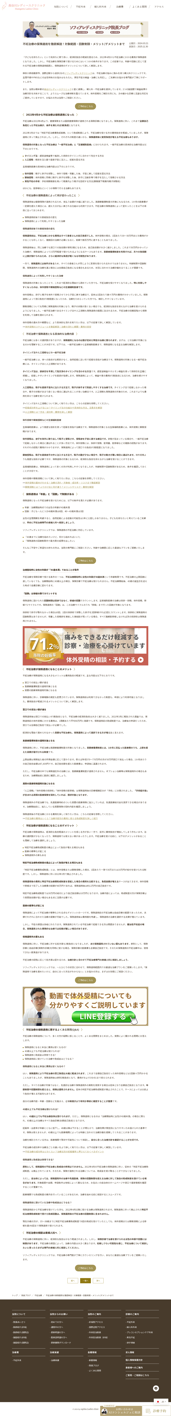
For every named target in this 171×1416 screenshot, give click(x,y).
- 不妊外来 (130, 1322)
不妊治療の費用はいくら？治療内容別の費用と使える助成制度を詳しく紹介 (61, 818)
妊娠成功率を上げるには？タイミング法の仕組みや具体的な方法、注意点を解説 (63, 407)
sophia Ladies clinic (90, 1409)
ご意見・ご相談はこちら (137, 1375)
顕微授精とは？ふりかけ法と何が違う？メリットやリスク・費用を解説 (59, 486)
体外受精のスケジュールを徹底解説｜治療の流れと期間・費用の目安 (58, 326)
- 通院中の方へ (56, 1327)
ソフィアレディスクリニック (78, 73)
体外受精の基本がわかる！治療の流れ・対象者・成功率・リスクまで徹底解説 (62, 482)
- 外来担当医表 (94, 1332)
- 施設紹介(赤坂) (19, 1337)
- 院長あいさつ (18, 1322)
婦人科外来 (100, 6)
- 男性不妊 (130, 1337)
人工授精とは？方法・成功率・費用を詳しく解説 (48, 412)
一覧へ (85, 1280)
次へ (98, 1280)
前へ (73, 1280)
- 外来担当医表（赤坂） (98, 1337)
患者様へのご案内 (134, 1367)
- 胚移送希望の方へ (58, 1337)
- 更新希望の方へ (57, 1332)
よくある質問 (139, 6)
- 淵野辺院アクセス (96, 1327)
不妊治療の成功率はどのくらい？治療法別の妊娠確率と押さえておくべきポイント (64, 1151)
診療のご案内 (132, 1314)
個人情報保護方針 (134, 1359)
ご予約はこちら (85, 106)
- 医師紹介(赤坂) (19, 1327)
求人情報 (130, 1352)
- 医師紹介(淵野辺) (20, 1332)
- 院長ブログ (93, 1365)
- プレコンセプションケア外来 (139, 1332)
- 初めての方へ (56, 1322)
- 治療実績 (54, 1360)
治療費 (119, 6)
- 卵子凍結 (130, 1342)
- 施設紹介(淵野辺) (20, 1342)
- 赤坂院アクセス (95, 1322)
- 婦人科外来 (131, 1327)
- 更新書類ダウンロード (60, 1342)
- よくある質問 (94, 1370)
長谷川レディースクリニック (58, 89)
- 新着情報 (92, 1360)
